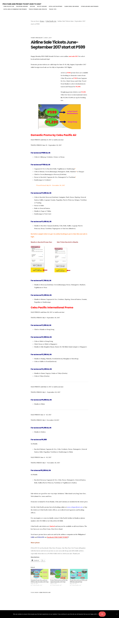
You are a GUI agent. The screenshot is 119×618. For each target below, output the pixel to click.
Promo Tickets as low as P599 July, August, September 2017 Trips (59, 581)
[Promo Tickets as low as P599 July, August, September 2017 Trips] (59, 574)
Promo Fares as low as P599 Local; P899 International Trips (78, 581)
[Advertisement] (45, 87)
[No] (117, 614)
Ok (102, 614)
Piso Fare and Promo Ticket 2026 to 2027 (22, 4)
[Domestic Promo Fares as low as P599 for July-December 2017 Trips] (40, 574)
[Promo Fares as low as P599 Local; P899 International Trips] (79, 574)
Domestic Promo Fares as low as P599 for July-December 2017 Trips (40, 581)
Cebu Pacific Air (44, 592)
